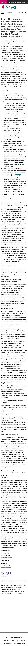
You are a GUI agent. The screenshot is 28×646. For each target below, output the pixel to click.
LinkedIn (23, 472)
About (7, 637)
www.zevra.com (5, 472)
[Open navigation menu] (2, 12)
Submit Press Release (8, 640)
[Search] (19, 12)
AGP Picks (3, 2)
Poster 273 (18, 174)
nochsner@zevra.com (6, 557)
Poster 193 (5, 126)
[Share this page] (26, 12)
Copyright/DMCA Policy (9, 643)
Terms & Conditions (20, 640)
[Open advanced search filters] (22, 12)
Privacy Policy (21, 643)
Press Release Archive (16, 637)
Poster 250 (13, 147)
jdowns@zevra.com (6, 567)
